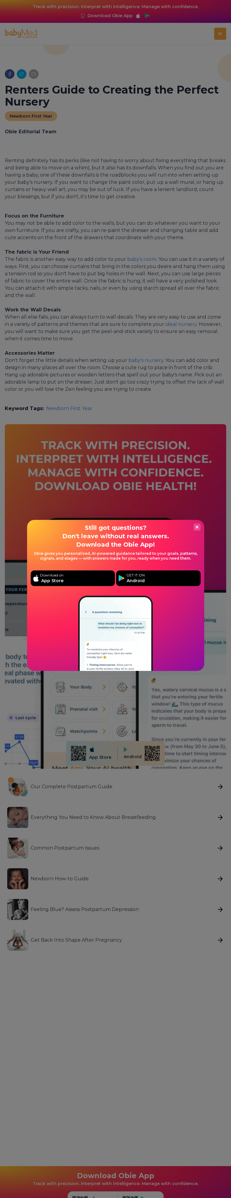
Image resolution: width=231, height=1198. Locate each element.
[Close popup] (197, 527)
